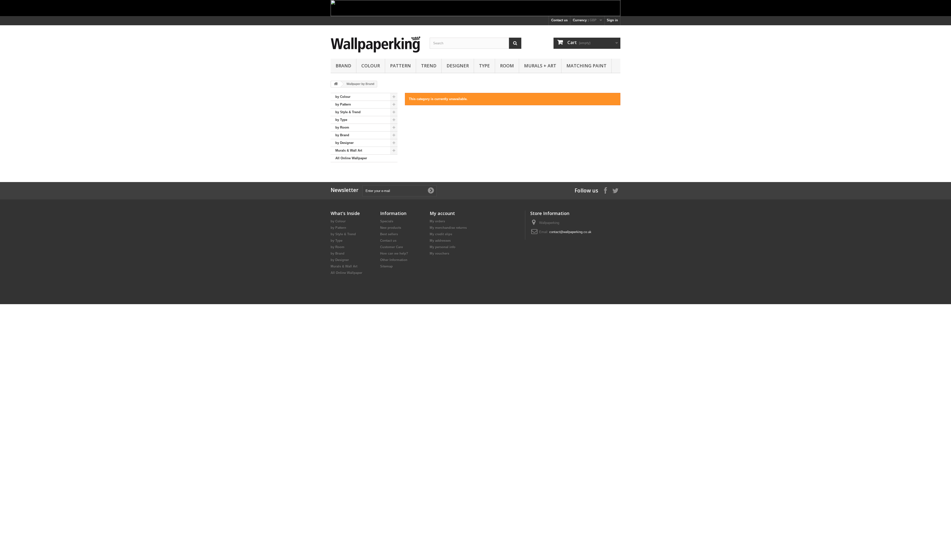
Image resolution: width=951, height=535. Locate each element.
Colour (370, 66)
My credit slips (441, 234)
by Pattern (343, 104)
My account (442, 213)
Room (507, 66)
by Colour (342, 97)
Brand (343, 66)
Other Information (393, 260)
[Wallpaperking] (376, 44)
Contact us (559, 20)
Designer (458, 66)
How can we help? (394, 253)
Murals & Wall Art (348, 150)
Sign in (612, 20)
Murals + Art (540, 66)
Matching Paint (586, 66)
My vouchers (439, 253)
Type (484, 66)
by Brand (342, 135)
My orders (437, 221)
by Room (342, 127)
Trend (428, 66)
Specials (386, 221)
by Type (341, 120)
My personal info (442, 247)
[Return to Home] (336, 84)
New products (390, 228)
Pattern (400, 66)
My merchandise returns (448, 228)
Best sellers (389, 234)
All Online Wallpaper (351, 158)
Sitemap (386, 266)
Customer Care (391, 247)
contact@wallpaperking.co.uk (570, 232)
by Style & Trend (348, 112)
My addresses (440, 240)
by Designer (344, 143)
